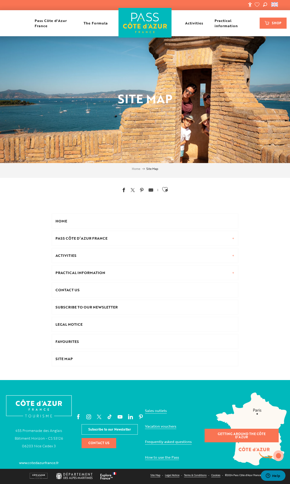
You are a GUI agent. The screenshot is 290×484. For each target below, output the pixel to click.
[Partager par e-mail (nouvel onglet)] (151, 190)
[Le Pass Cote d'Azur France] (145, 23)
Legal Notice (172, 475)
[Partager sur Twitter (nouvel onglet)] (132, 190)
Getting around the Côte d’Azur (242, 435)
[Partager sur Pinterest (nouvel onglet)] (142, 190)
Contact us (98, 443)
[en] (275, 4)
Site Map (155, 475)
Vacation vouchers (160, 426)
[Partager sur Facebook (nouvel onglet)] (123, 190)
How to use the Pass (162, 457)
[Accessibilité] (250, 4)
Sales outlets (156, 410)
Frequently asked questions (168, 441)
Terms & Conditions (195, 475)
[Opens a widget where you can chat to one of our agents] (273, 476)
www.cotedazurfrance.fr (39, 462)
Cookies (215, 475)
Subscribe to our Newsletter (109, 429)
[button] (265, 4)
